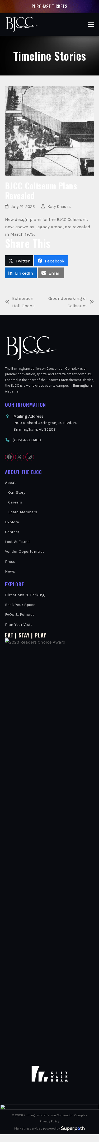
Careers (15, 502)
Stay (24, 635)
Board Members (22, 512)
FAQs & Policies (20, 614)
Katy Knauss (59, 206)
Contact (12, 531)
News (10, 571)
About (10, 482)
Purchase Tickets (49, 6)
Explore (12, 522)
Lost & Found (17, 541)
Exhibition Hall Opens (20, 302)
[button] (91, 24)
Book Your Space (20, 604)
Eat (9, 635)
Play (40, 635)
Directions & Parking (25, 594)
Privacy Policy (49, 1121)
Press (10, 561)
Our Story (16, 492)
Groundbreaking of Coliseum (67, 302)
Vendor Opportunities (25, 551)
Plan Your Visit (18, 624)
